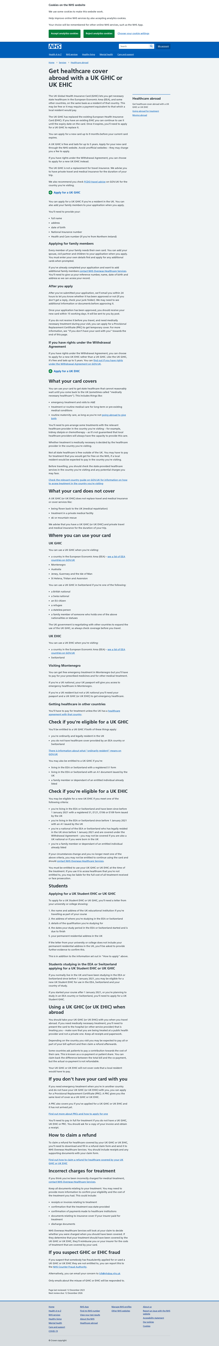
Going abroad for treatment (145, 111)
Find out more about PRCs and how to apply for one (78, 1113)
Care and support (125, 54)
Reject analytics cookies (99, 33)
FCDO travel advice (95, 181)
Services (62, 62)
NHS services (72, 54)
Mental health (106, 54)
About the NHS (87, 1319)
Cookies (146, 1326)
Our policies (148, 1322)
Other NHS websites (121, 1311)
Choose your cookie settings (133, 33)
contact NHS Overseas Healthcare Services (103, 271)
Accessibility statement (153, 1318)
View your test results (90, 1315)
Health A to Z (55, 54)
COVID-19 (53, 1331)
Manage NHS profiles (121, 1307)
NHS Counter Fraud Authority (70, 1266)
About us (147, 1307)
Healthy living (88, 54)
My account (163, 46)
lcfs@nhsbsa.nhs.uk (109, 1273)
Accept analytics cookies (64, 33)
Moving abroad (139, 115)
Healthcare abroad (79, 62)
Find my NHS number (90, 1311)
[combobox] (134, 46)
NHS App (84, 1307)
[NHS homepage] (55, 46)
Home (51, 62)
